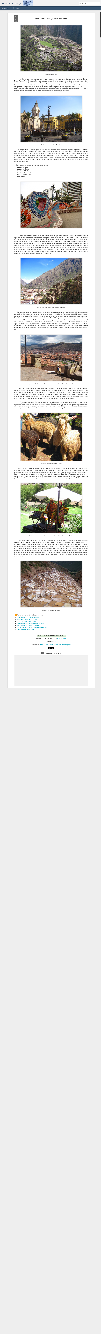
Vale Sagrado (66, 645)
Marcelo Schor (61, 639)
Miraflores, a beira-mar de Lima (27, 620)
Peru (55, 642)
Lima (46, 645)
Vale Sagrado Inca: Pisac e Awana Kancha (30, 623)
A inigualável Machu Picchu (25, 629)
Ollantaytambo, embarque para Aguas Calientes (32, 627)
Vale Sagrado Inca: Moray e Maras (28, 625)
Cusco (42, 645)
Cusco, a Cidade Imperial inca (26, 621)
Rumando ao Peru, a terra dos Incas (51, 18)
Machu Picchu (53, 645)
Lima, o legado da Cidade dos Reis (28, 618)
